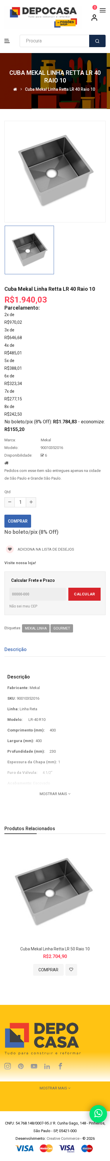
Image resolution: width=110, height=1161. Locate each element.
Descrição (15, 649)
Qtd (7, 492)
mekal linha (36, 628)
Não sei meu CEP (23, 606)
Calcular (84, 594)
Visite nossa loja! (20, 563)
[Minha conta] (94, 19)
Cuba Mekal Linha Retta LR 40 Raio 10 (60, 89)
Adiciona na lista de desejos (45, 549)
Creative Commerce (63, 1138)
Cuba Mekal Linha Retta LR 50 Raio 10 (55, 949)
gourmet (61, 628)
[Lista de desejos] (71, 970)
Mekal (46, 440)
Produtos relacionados (29, 828)
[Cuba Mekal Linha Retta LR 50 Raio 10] (55, 893)
